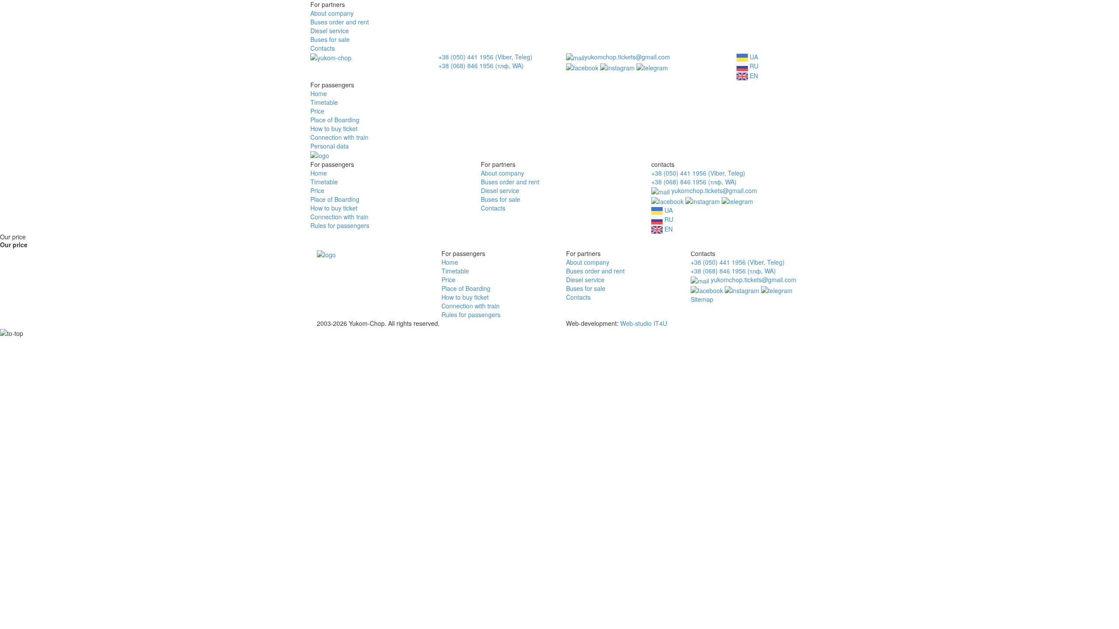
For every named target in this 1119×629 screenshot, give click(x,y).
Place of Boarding (334, 119)
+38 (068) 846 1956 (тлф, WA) (481, 65)
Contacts (322, 48)
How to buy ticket (334, 128)
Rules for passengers (339, 225)
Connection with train (339, 137)
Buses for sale (330, 39)
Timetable (324, 102)
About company (332, 13)
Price (317, 111)
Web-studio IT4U (643, 323)
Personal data (329, 146)
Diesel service (329, 30)
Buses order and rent (339, 21)
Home (318, 93)
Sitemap (702, 299)
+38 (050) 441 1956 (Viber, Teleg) (485, 56)
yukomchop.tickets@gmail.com (627, 56)
